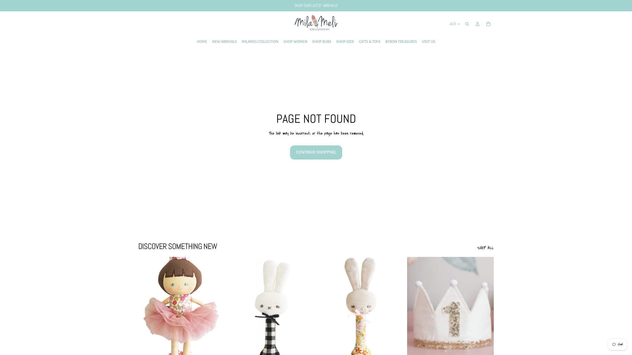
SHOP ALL (485, 248)
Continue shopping (316, 152)
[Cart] (488, 23)
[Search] (467, 23)
